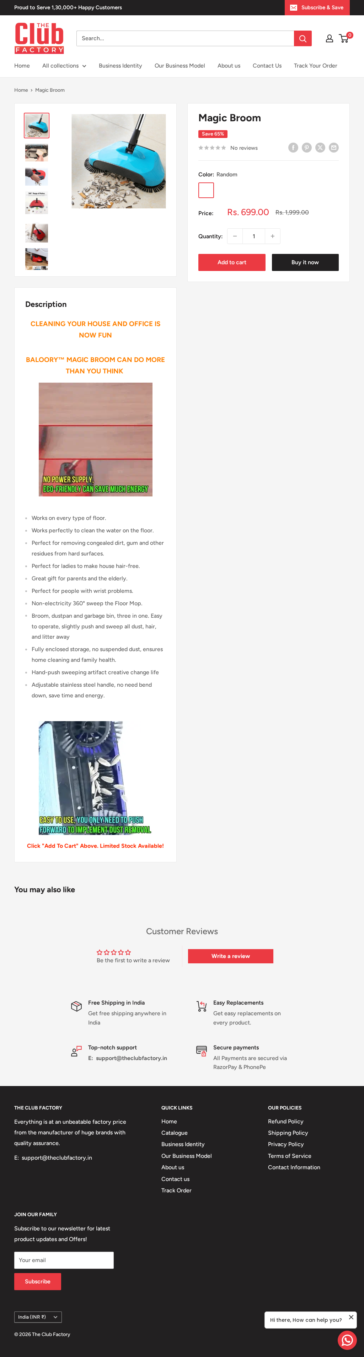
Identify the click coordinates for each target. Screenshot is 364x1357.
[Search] (303, 38)
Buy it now (305, 262)
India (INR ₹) (32, 1317)
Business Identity (120, 65)
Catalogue (174, 1132)
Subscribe (37, 1281)
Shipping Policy (288, 1132)
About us (229, 65)
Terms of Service (289, 1156)
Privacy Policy (286, 1144)
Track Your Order (315, 65)
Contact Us (267, 65)
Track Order (176, 1190)
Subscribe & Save (322, 7)
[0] (343, 38)
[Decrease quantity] (235, 236)
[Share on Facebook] (293, 147)
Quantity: (210, 236)
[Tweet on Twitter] (320, 147)
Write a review (231, 956)
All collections (60, 65)
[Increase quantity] (272, 236)
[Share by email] (334, 147)
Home (22, 65)
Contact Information (294, 1167)
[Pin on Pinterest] (307, 147)
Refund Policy (286, 1121)
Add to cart (232, 262)
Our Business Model (180, 65)
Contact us (175, 1179)
